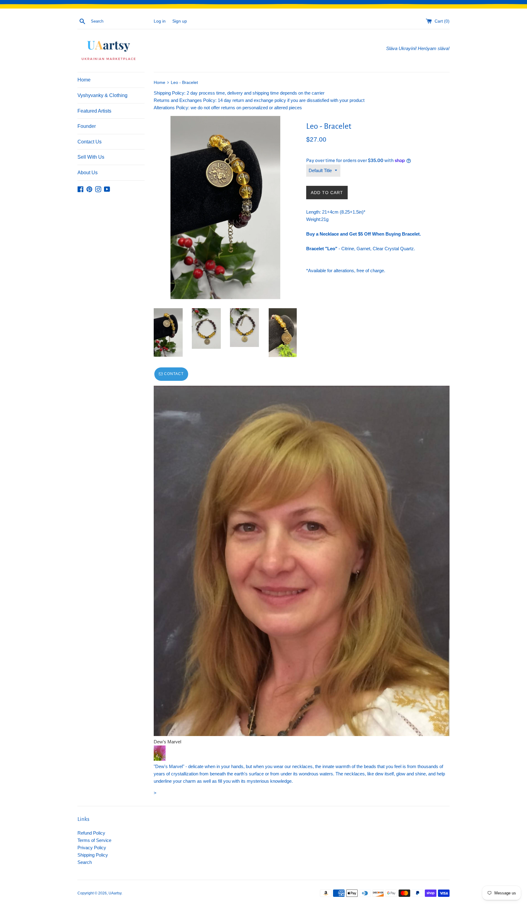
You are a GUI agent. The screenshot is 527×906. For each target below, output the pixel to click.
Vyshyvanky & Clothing (102, 95)
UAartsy (115, 893)
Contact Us (89, 141)
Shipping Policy (92, 854)
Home (84, 79)
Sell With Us (90, 157)
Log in (160, 21)
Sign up (179, 21)
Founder (86, 126)
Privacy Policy (91, 847)
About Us (87, 172)
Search (84, 862)
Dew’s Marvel (167, 741)
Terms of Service (94, 840)
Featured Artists (94, 111)
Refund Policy (91, 833)
